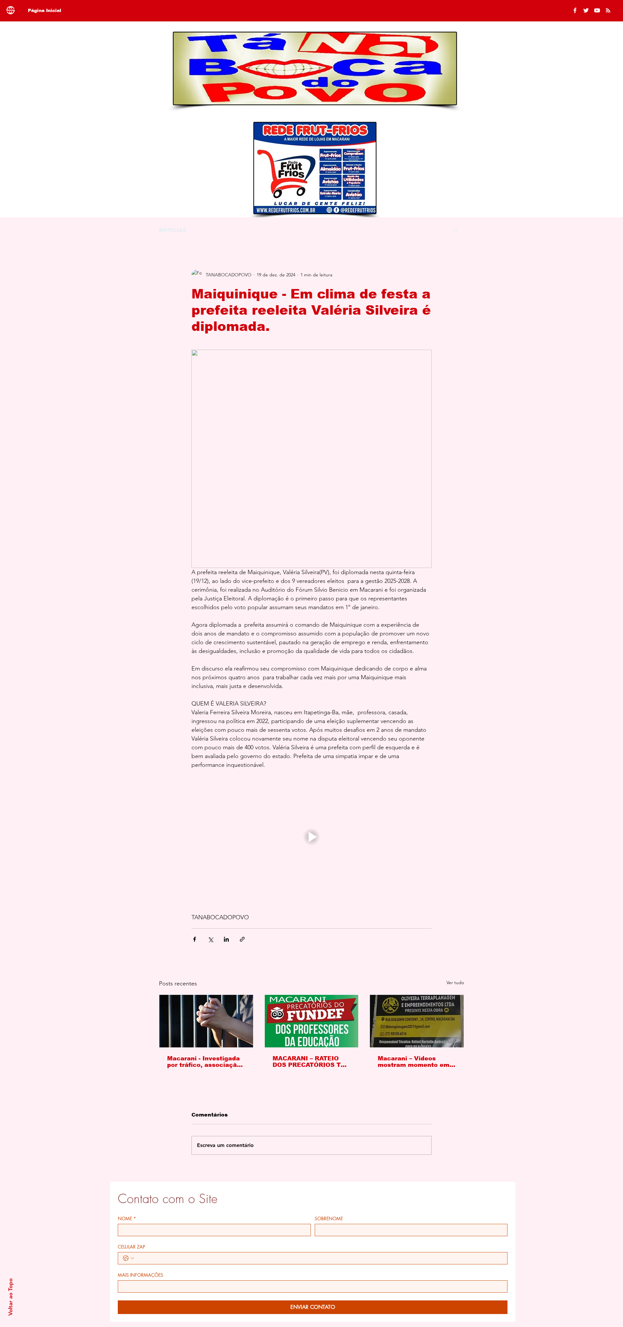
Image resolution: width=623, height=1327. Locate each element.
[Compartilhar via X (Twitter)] (210, 939)
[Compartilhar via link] (242, 939)
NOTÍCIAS (172, 230)
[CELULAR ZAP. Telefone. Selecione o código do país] (128, 1258)
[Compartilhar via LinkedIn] (226, 939)
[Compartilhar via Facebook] (194, 939)
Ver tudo (455, 982)
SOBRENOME (329, 1218)
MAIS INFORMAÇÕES (140, 1275)
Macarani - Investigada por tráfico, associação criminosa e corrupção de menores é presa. (204, 1061)
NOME (127, 1218)
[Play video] (311, 836)
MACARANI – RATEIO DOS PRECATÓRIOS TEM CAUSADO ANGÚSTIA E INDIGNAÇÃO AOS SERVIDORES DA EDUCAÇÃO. (311, 1061)
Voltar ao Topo (10, 1297)
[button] (456, 230)
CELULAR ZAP (131, 1246)
